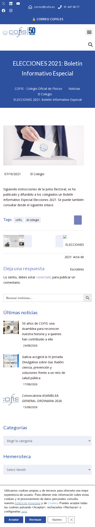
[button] (89, 32)
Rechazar (35, 519)
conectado (43, 277)
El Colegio (37, 174)
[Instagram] (10, 10)
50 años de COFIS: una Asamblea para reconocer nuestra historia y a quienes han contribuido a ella (41, 331)
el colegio (33, 220)
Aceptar (14, 519)
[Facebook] (3, 10)
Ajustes (57, 519)
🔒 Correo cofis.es (47, 19)
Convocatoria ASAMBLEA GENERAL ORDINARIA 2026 (42, 398)
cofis (18, 220)
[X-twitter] (3, 3)
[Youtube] (18, 3)
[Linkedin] (10, 3)
